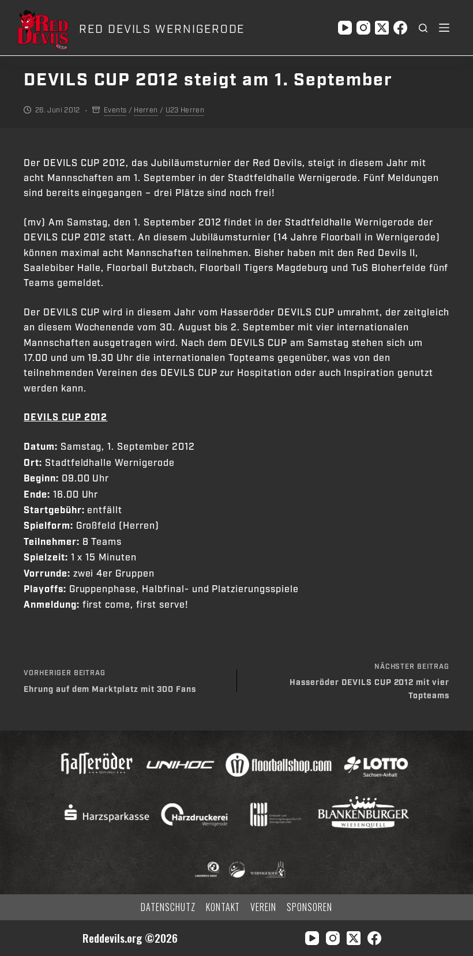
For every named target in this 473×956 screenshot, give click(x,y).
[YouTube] (345, 28)
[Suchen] (423, 28)
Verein (263, 907)
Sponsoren (309, 907)
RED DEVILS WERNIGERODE (162, 29)
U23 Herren (185, 110)
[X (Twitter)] (382, 28)
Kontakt (223, 907)
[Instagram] (363, 28)
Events (115, 110)
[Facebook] (400, 28)
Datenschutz (168, 907)
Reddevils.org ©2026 (130, 937)
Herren (145, 110)
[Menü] (444, 27)
